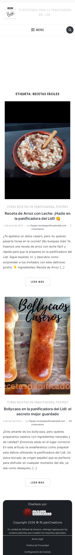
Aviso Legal (37, 539)
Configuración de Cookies (37, 551)
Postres (62, 207)
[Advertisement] (37, 64)
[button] (37, 29)
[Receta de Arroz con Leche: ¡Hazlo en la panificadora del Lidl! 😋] (37, 150)
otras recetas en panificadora (30, 207)
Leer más (37, 281)
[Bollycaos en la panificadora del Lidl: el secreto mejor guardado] (37, 345)
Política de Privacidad (37, 545)
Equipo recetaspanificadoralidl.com (48, 225)
